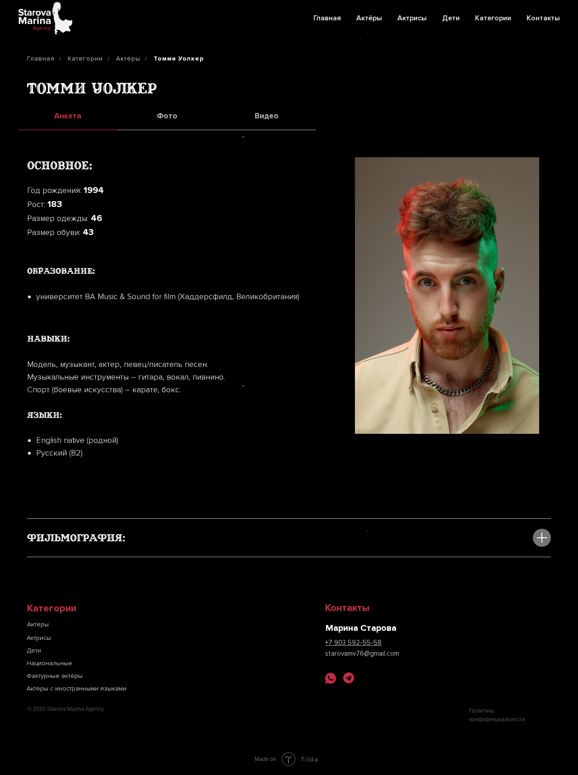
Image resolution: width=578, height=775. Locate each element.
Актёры (369, 18)
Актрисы (412, 18)
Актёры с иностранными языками (76, 688)
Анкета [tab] (67, 116)
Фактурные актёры (55, 676)
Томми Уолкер (179, 58)
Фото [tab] (167, 116)
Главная (327, 18)
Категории (493, 18)
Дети (451, 18)
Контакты (543, 18)
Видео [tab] (267, 116)
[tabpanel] (289, 310)
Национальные (49, 663)
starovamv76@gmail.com (362, 653)
